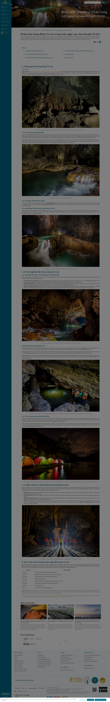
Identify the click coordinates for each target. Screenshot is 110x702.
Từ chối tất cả (90, 699)
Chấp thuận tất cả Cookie (100, 699)
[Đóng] (108, 699)
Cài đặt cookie (83, 699)
